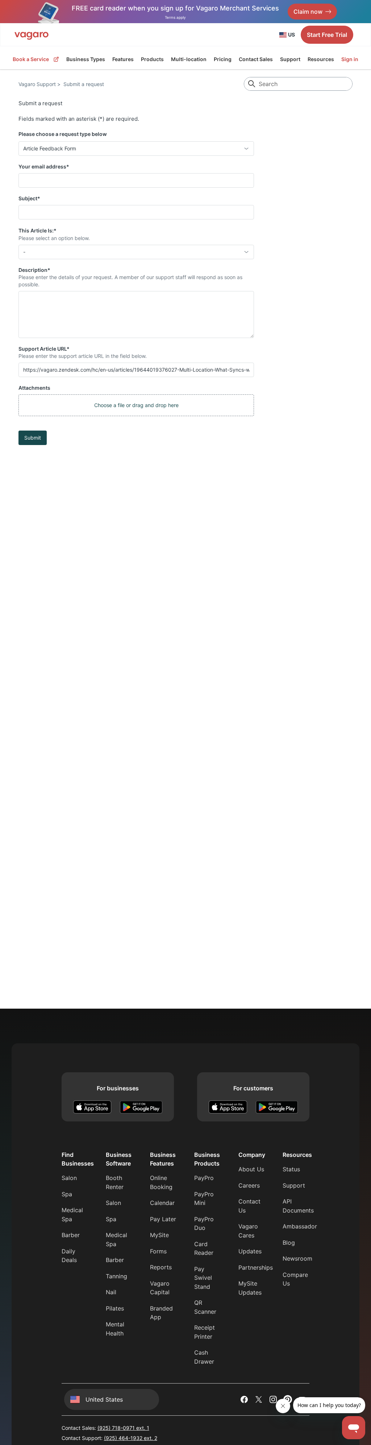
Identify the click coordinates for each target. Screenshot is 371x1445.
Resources (321, 59)
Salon (69, 1177)
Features (123, 59)
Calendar (162, 1202)
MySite (159, 1235)
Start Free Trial (327, 34)
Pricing (223, 59)
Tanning (116, 1276)
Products (152, 59)
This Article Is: (37, 230)
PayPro (204, 1177)
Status (291, 1169)
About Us (251, 1169)
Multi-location (189, 59)
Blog (289, 1242)
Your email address (43, 166)
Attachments (34, 388)
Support (290, 59)
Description (34, 270)
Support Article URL (44, 349)
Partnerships (255, 1267)
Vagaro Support (37, 84)
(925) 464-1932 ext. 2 (130, 1438)
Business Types (85, 59)
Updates (250, 1251)
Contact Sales (256, 59)
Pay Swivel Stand (203, 1277)
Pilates (115, 1308)
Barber (71, 1235)
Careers (249, 1185)
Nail (111, 1292)
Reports (161, 1267)
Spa (67, 1194)
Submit (32, 438)
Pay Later (163, 1219)
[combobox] (136, 148)
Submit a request (83, 84)
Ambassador (300, 1226)
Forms (158, 1251)
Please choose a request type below (62, 134)
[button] (136, 405)
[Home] (31, 35)
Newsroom (297, 1258)
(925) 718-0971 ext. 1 (123, 1428)
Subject (29, 198)
